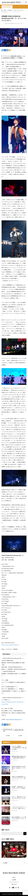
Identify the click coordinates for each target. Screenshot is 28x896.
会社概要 (14, 879)
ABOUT (14, 877)
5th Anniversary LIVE (7, 729)
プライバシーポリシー (14, 882)
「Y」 (14, 729)
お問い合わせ (14, 884)
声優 (19, 730)
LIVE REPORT (7, 7)
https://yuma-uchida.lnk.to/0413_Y (10, 645)
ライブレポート (10, 730)
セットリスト (18, 729)
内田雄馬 (16, 730)
